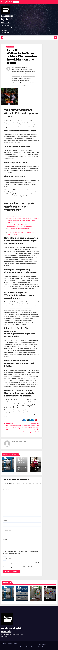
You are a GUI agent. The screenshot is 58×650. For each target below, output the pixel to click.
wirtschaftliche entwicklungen (19, 85)
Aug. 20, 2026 (8, 591)
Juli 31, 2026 (50, 591)
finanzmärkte (22, 71)
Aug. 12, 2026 (22, 591)
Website (5, 539)
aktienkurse (25, 69)
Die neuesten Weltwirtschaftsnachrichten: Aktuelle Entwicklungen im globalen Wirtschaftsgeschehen (30, 428)
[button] (51, 37)
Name (5, 520)
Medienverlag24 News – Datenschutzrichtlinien (30, 646)
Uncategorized (10, 46)
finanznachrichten (30, 71)
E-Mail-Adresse (7, 530)
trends (27, 80)
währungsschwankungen (18, 82)
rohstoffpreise (27, 78)
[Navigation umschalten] (55, 37)
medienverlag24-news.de (7, 19)
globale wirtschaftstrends (18, 73)
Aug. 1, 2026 (36, 591)
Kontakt (44, 644)
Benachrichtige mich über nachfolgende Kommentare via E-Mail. (22, 562)
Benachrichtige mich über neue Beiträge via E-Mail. (18, 567)
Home (40, 644)
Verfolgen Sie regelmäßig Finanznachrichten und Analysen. (23, 218)
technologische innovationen (19, 80)
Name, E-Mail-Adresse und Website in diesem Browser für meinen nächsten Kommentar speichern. (20, 552)
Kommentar (6, 489)
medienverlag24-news (20, 67)
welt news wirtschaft (29, 82)
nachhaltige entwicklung (17, 78)
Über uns (44, 646)
